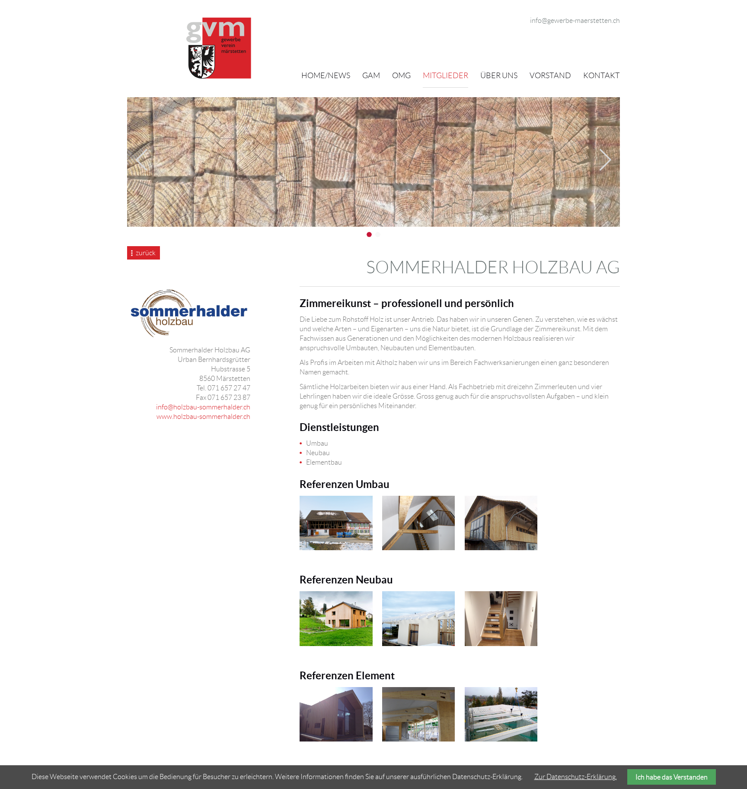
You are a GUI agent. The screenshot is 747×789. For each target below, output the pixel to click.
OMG (401, 75)
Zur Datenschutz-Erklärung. (575, 776)
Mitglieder (445, 75)
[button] (141, 160)
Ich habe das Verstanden (671, 777)
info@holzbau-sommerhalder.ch (203, 407)
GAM (371, 75)
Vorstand (550, 75)
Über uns (498, 75)
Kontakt (601, 75)
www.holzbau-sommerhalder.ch (203, 416)
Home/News (325, 75)
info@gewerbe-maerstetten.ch (575, 20)
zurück (146, 253)
